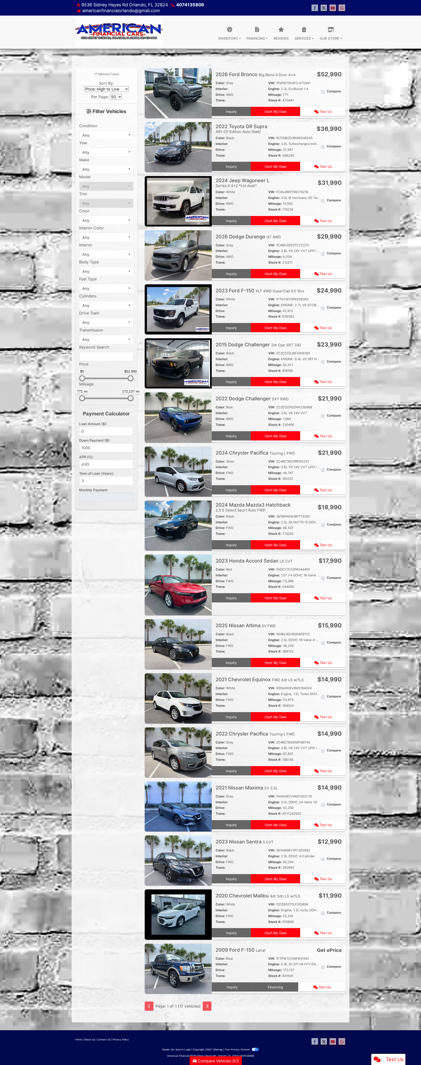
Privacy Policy (121, 1039)
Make (84, 159)
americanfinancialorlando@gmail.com (121, 10)
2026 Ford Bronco (256, 74)
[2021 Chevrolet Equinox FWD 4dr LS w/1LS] (178, 698)
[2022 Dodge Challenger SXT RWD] (178, 417)
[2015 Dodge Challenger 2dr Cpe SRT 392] (178, 363)
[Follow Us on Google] (341, 7)
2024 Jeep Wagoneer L (242, 183)
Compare (334, 91)
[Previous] (149, 1006)
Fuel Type (88, 279)
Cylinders (87, 296)
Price (83, 364)
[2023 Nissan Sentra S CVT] (178, 860)
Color (84, 210)
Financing (275, 987)
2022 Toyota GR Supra (241, 129)
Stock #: (274, 100)
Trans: (220, 100)
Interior (85, 244)
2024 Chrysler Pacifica (255, 453)
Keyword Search (94, 347)
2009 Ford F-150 (240, 950)
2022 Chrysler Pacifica (255, 734)
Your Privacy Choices (237, 1049)
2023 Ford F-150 (260, 291)
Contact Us (103, 1039)
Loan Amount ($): (93, 424)
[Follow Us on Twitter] (323, 7)
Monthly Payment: (93, 490)
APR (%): (86, 457)
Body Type (89, 262)
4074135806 (190, 4)
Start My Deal (275, 111)
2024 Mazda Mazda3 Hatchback (253, 507)
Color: (220, 83)
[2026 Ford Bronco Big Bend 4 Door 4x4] (178, 92)
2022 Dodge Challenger (252, 399)
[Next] (207, 1006)
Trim (83, 193)
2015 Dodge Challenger (258, 345)
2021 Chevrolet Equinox (260, 679)
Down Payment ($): (94, 440)
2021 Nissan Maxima (247, 788)
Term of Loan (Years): (96, 473)
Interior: (222, 89)
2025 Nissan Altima (246, 625)
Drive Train (89, 313)
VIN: (271, 83)
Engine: (274, 89)
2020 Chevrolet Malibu (258, 896)
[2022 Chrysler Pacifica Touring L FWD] (178, 752)
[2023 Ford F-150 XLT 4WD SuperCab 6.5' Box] (178, 308)
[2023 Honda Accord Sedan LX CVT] (178, 584)
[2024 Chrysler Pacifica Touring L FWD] (178, 471)
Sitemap (218, 1049)
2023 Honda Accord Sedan (254, 561)
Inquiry (231, 111)
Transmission (91, 330)
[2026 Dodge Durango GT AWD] (178, 254)
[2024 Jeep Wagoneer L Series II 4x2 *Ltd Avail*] (178, 200)
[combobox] (106, 135)
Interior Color (91, 227)
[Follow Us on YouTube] (332, 7)
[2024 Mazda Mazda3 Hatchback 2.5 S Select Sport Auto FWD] (178, 525)
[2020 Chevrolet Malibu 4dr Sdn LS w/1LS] (178, 914)
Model (85, 176)
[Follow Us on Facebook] (314, 7)
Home (78, 1039)
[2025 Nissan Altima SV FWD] (178, 644)
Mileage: (275, 95)
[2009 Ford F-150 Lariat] (178, 968)
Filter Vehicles (108, 111)
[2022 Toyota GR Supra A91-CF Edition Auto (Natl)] (178, 146)
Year (83, 142)
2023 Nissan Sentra (245, 842)
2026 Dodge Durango (248, 237)
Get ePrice (329, 950)
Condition (88, 125)
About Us (89, 1039)
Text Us (325, 111)
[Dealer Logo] (119, 32)
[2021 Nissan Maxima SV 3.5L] (178, 806)
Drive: (220, 95)
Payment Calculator (106, 414)
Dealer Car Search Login (176, 1049)
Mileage (86, 384)
